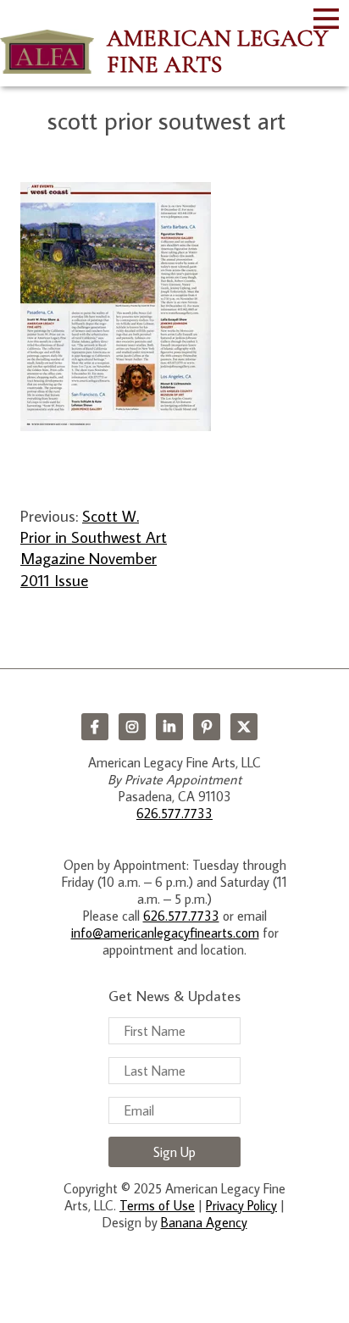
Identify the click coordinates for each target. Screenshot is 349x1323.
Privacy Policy (241, 1205)
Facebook (94, 726)
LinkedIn (169, 726)
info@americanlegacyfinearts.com (165, 932)
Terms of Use (157, 1205)
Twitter (244, 726)
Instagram (132, 726)
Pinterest (206, 726)
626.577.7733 (174, 813)
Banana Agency (204, 1222)
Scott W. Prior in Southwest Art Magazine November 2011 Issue (93, 547)
